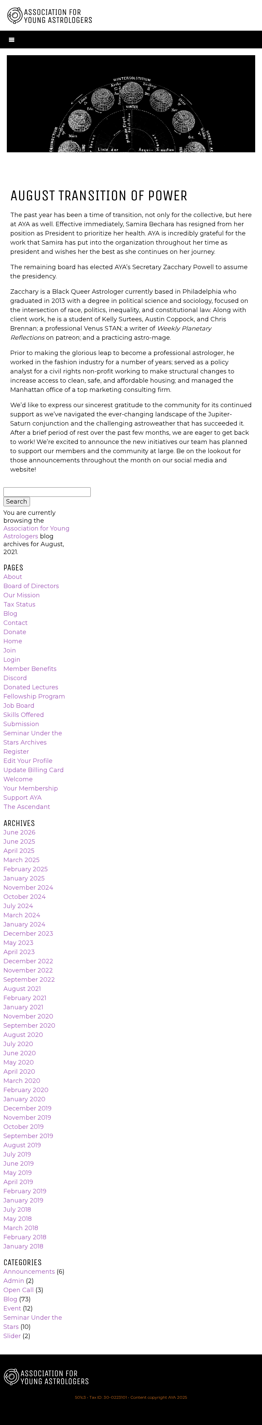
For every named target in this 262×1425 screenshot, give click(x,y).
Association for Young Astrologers (36, 532)
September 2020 (29, 1025)
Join (9, 650)
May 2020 (18, 1062)
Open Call (18, 1290)
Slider (12, 1336)
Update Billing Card (33, 770)
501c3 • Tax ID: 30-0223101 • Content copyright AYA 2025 (131, 1397)
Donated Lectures (30, 687)
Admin (13, 1281)
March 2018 (20, 1228)
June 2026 (19, 832)
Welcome (18, 779)
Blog (10, 613)
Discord (15, 678)
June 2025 (19, 841)
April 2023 (19, 952)
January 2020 (24, 1099)
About (12, 577)
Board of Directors (31, 586)
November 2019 (27, 1117)
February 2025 (25, 869)
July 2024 (18, 906)
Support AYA (22, 797)
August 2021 (22, 989)
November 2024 (28, 887)
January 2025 (24, 878)
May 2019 (17, 1173)
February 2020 (25, 1090)
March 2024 (21, 915)
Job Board (18, 705)
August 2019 (22, 1145)
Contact (15, 623)
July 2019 (17, 1154)
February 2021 (24, 998)
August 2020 (23, 1035)
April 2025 (18, 851)
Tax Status (19, 604)
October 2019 (23, 1127)
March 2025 (21, 860)
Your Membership (30, 788)
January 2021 (23, 1007)
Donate (14, 632)
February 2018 (24, 1237)
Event (12, 1308)
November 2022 (28, 970)
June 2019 (18, 1163)
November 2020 (28, 1016)
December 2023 (28, 933)
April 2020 (19, 1071)
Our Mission (21, 595)
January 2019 (23, 1200)
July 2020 (18, 1044)
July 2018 (17, 1209)
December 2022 (28, 961)
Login (11, 659)
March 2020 (21, 1081)
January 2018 (23, 1246)
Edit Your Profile (28, 761)
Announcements (29, 1271)
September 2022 (29, 979)
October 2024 (24, 897)
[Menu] (11, 39)
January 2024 (24, 924)
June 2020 (19, 1053)
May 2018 (17, 1219)
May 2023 (18, 943)
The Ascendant (26, 807)
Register (16, 751)
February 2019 (24, 1191)
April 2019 (18, 1182)
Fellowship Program (34, 696)
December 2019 (27, 1108)
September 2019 (28, 1136)
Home (12, 641)
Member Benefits (30, 669)
